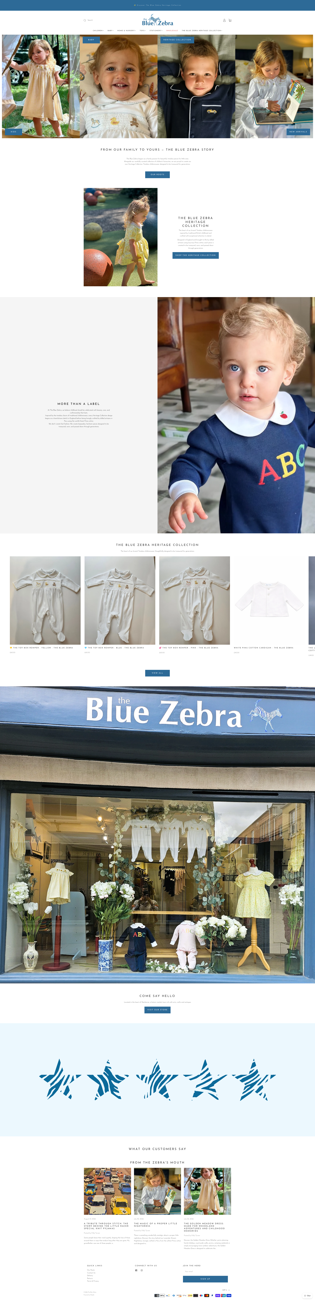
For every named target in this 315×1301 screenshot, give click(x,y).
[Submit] (101, 20)
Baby (110, 30)
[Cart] (230, 20)
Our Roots (91, 1270)
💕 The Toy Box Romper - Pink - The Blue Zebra (188, 648)
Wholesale (172, 30)
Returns (90, 1278)
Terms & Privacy (93, 1281)
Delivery (90, 1276)
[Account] (224, 20)
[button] (304, 611)
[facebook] (136, 1270)
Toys (142, 30)
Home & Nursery (126, 30)
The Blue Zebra (92, 1292)
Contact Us (91, 1273)
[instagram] (141, 1270)
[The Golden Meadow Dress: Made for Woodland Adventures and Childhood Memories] (207, 1191)
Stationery (155, 30)
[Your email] (205, 1271)
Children (98, 30)
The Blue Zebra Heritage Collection (201, 30)
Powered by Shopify (89, 1295)
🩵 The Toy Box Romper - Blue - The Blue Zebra (114, 648)
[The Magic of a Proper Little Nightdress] (157, 1191)
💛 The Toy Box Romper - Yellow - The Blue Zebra (41, 648)
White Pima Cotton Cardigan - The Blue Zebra (263, 648)
